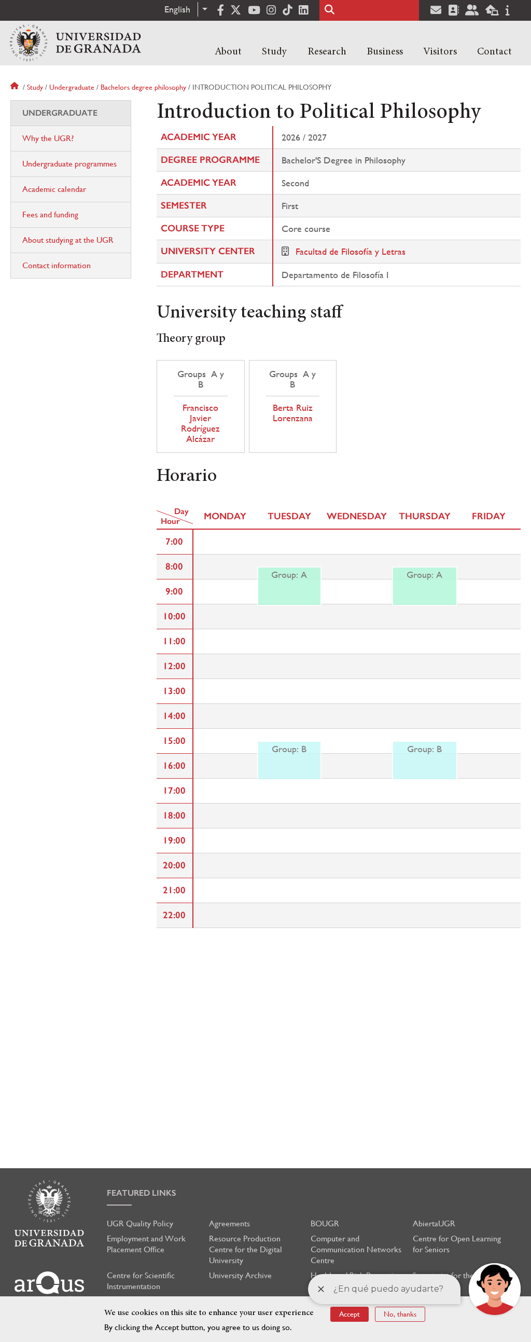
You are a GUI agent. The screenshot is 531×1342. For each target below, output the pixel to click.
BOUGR (325, 1223)
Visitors (440, 52)
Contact (494, 52)
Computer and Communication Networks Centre (356, 1249)
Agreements (229, 1223)
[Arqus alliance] (49, 1286)
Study (274, 52)
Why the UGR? (48, 138)
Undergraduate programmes (69, 164)
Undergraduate (71, 87)
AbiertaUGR (434, 1223)
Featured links (141, 1193)
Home (15, 87)
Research (327, 52)
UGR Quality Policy (140, 1223)
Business (385, 52)
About (228, 52)
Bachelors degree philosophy (143, 87)
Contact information (56, 265)
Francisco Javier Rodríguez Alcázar (200, 423)
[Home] (75, 43)
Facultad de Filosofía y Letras (351, 251)
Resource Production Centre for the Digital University (245, 1249)
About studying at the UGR (68, 240)
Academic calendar (54, 189)
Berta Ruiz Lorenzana (293, 413)
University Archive (240, 1275)
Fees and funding (50, 214)
